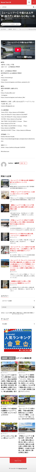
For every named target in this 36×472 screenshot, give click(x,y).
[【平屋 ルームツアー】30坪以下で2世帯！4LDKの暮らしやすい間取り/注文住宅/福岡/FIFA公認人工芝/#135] (5, 223)
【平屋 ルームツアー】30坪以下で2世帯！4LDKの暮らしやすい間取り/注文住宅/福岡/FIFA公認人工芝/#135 (22, 222)
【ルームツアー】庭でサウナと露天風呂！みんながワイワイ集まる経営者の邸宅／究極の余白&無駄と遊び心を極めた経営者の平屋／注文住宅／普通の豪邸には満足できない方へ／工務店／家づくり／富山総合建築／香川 (9, 383)
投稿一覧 (22, 163)
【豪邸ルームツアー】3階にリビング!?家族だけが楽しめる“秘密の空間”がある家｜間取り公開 (22, 207)
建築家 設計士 (15, 24)
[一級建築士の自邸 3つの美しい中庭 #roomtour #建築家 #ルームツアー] (5, 284)
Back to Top (18, 460)
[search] (33, 7)
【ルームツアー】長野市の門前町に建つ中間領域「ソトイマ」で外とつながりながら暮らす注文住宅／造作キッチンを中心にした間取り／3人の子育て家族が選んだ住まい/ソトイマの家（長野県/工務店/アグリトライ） (26, 383)
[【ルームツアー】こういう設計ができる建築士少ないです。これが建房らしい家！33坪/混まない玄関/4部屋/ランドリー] (5, 250)
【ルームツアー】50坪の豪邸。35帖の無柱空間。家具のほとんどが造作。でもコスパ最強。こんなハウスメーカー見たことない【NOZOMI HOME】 (26, 414)
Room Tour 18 (23, 468)
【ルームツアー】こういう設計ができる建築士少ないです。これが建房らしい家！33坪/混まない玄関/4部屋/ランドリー (22, 248)
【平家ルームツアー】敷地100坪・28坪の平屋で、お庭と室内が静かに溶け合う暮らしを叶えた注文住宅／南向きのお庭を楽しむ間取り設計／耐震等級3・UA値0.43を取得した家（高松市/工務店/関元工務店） (26, 444)
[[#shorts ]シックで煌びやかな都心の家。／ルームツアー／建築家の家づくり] (5, 237)
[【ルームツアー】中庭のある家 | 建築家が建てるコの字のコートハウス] (5, 183)
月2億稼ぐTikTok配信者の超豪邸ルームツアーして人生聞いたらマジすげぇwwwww (9, 412)
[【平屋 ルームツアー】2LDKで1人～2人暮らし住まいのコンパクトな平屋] (5, 195)
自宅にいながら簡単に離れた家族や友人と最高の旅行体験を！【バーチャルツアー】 (18, 313)
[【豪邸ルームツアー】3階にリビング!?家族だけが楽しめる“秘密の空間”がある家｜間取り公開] (5, 208)
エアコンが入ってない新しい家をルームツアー (9, 437)
